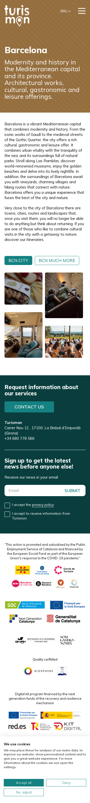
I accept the (33, 504)
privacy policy (43, 504)
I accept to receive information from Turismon (41, 516)
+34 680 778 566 (19, 438)
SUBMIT (72, 490)
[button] (65, 11)
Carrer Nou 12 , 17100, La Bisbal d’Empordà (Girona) (42, 427)
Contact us (29, 407)
